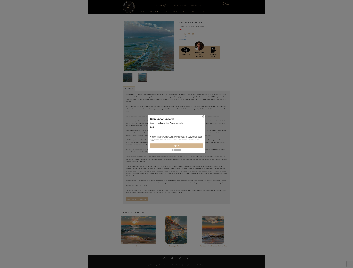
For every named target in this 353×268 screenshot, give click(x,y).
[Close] (203, 116)
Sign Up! (176, 146)
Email (152, 127)
